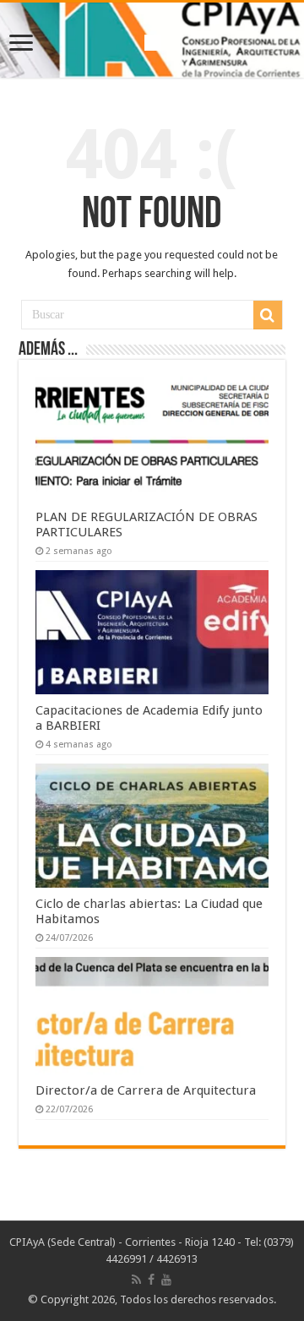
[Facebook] (151, 1279)
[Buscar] (267, 315)
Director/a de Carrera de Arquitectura (145, 1090)
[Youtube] (166, 1279)
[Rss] (136, 1279)
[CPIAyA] (152, 39)
